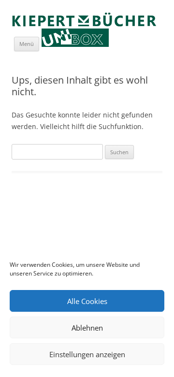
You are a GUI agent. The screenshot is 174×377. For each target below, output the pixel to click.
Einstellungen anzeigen (87, 354)
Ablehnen (87, 328)
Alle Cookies (87, 301)
